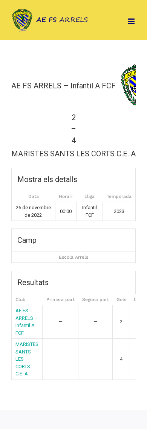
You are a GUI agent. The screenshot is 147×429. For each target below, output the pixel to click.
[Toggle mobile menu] (132, 21)
